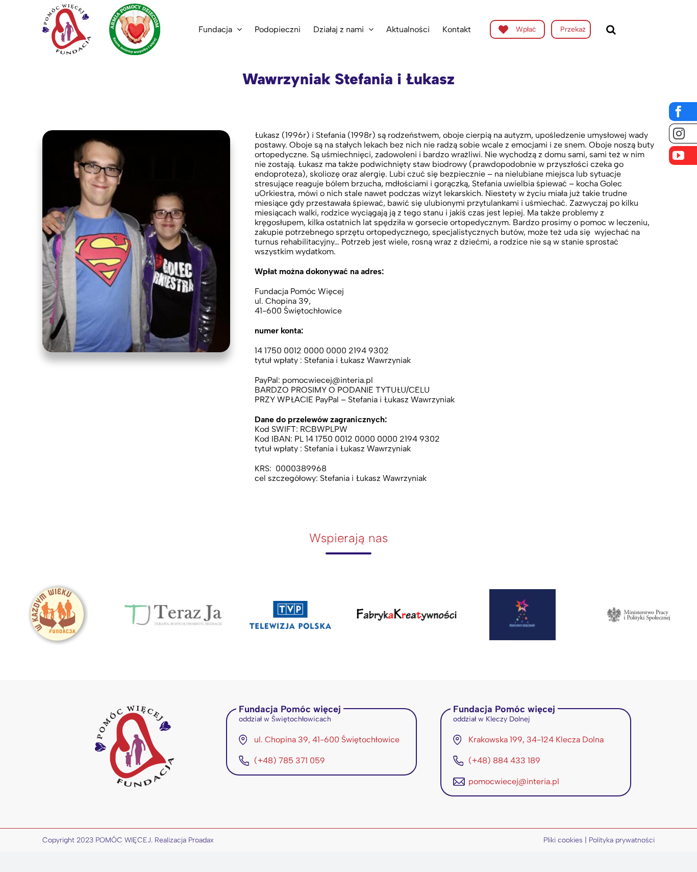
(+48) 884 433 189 (504, 760)
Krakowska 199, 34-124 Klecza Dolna (536, 739)
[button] (611, 29)
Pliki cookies (563, 840)
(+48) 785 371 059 (289, 760)
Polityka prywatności (622, 840)
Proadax (201, 840)
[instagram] (683, 133)
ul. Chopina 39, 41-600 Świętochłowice (327, 739)
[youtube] (683, 155)
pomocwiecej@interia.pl (513, 781)
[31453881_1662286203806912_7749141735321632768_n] (136, 134)
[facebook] (683, 111)
